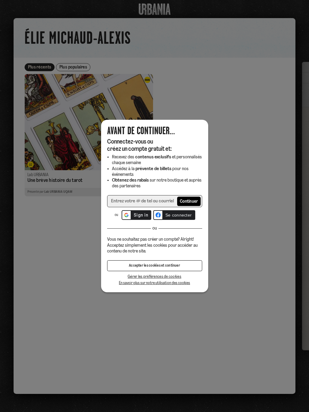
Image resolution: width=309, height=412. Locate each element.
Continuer (189, 201)
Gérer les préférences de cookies (154, 277)
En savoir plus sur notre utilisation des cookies (154, 283)
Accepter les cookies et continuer (154, 266)
